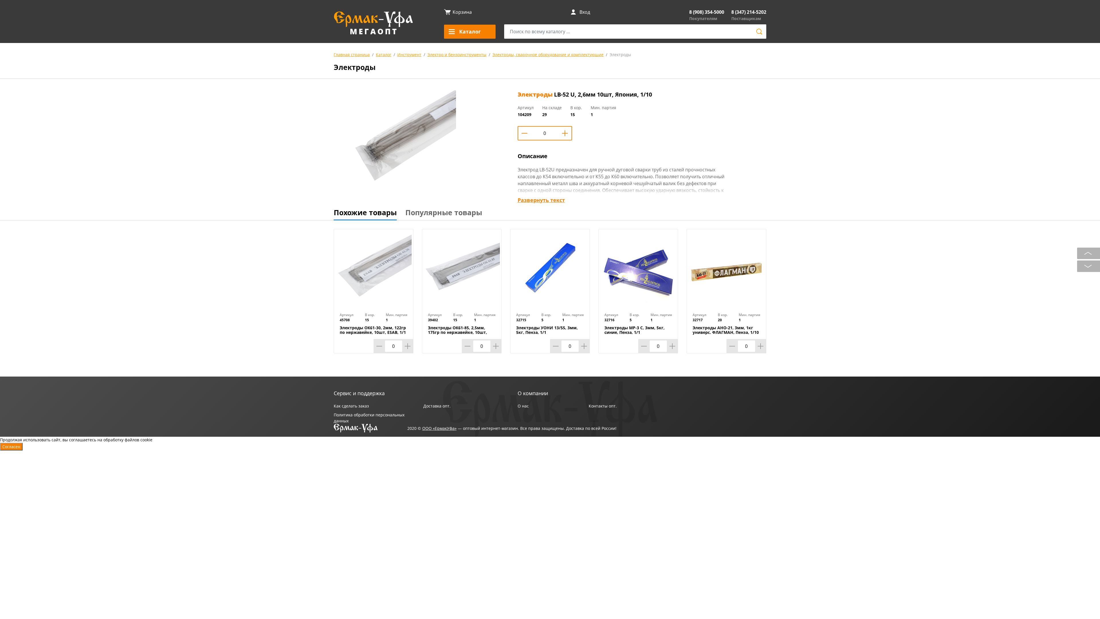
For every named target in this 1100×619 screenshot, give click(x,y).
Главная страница (352, 54)
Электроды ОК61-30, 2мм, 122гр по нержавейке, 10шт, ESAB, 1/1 (373, 330)
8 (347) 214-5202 (748, 12)
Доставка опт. (437, 406)
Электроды (620, 54)
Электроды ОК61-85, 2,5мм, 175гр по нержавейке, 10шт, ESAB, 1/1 (457, 332)
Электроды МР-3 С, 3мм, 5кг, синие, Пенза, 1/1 (634, 330)
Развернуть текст (541, 200)
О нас (523, 406)
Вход (585, 12)
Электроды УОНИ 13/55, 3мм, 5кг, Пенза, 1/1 (547, 330)
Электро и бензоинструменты (456, 54)
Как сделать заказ (351, 406)
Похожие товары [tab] (365, 212)
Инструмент (409, 54)
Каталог (383, 54)
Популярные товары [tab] (443, 212)
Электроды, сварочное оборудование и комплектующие (548, 54)
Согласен (11, 446)
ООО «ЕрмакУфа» (439, 428)
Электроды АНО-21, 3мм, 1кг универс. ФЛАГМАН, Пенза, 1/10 (726, 330)
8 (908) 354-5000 (706, 12)
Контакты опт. (603, 406)
